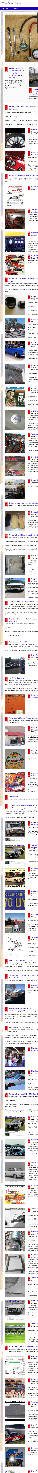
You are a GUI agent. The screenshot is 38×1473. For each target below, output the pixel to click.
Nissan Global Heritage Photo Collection (23, 175)
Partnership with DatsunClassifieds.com (23, 805)
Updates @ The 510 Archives (19, 1027)
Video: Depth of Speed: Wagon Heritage (23, 718)
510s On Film (13, 796)
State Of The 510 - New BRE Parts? (21, 960)
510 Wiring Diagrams (16, 678)
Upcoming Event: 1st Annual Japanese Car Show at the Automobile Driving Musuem (16, 73)
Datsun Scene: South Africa (18, 642)
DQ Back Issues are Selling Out (20, 1008)
